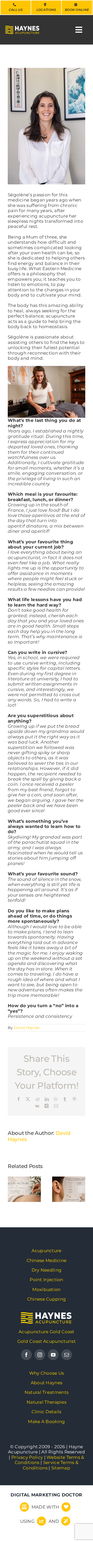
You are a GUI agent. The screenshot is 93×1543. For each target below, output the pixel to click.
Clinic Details (46, 1411)
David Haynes (27, 1027)
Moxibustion (46, 1289)
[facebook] (26, 1354)
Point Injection (46, 1279)
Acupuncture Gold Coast (46, 1331)
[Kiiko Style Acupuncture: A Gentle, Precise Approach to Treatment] (24, 1189)
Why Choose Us (46, 1373)
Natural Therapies (46, 1402)
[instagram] (39, 1354)
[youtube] (53, 1354)
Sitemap (60, 1467)
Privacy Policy (27, 1457)
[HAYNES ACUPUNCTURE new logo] (46, 1314)
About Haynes (47, 1382)
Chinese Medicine (47, 1260)
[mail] (66, 1354)
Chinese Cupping (46, 1299)
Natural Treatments (46, 1392)
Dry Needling (47, 1270)
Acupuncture (46, 1250)
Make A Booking (46, 1421)
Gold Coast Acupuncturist (46, 1341)
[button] (12, 1189)
